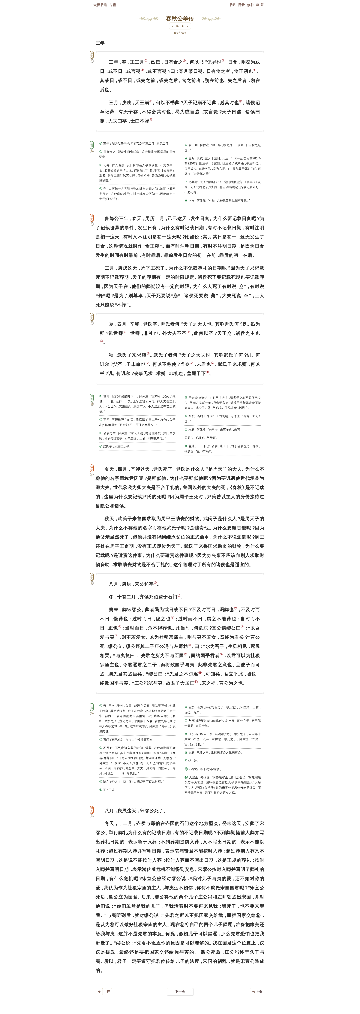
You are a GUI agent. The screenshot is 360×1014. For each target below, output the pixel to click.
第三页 (180, 26)
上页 (257, 991)
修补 (250, 5)
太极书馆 (100, 5)
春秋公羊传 (180, 18)
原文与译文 (180, 33)
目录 (241, 5)
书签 (232, 5)
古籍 (112, 5)
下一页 (180, 991)
